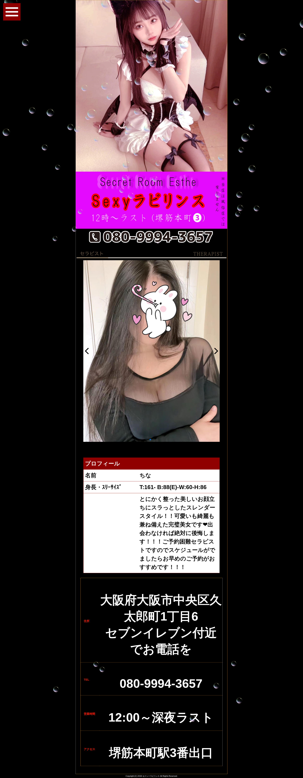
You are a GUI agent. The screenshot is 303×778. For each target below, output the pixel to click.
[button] (150, 439)
